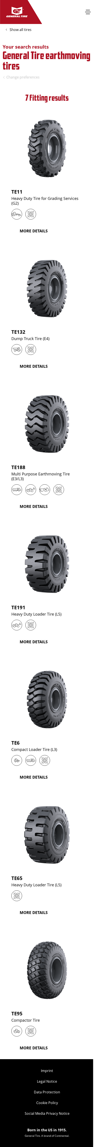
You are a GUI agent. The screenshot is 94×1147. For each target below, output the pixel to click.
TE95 (17, 1013)
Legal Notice (47, 1081)
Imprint (47, 1070)
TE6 (15, 742)
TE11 (17, 191)
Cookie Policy (47, 1102)
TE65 (17, 878)
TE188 (18, 467)
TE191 (18, 607)
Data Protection (47, 1092)
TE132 (18, 331)
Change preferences (23, 77)
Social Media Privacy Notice (47, 1113)
